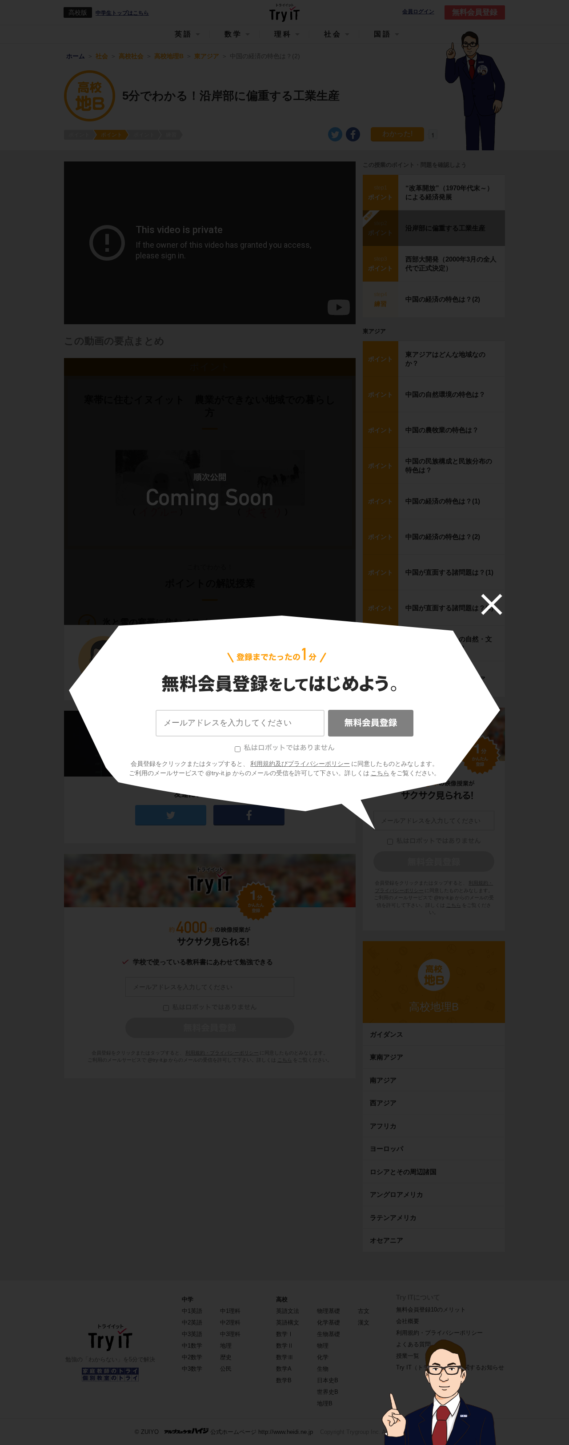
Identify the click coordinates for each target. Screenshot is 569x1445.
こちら (380, 773)
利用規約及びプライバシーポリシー (300, 763)
